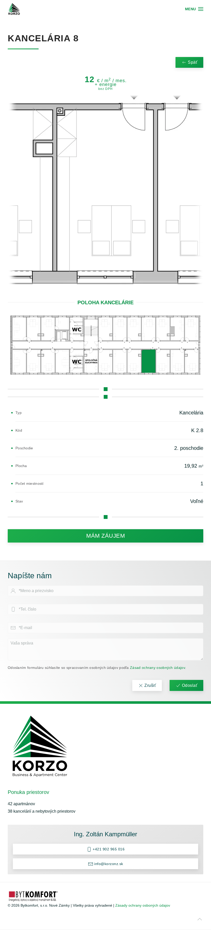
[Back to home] (14, 9)
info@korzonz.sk (108, 864)
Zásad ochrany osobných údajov (157, 668)
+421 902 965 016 (108, 849)
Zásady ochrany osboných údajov (142, 905)
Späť (192, 62)
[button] (194, 9)
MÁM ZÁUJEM (105, 536)
